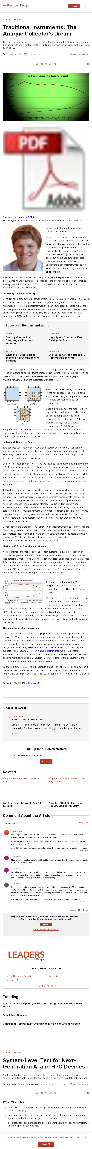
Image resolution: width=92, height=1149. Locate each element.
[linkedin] (41, 64)
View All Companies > (46, 986)
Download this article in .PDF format (21, 217)
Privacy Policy (80, 1137)
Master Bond (10, 980)
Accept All (46, 1144)
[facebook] (37, 64)
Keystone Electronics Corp (16, 976)
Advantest (34, 1084)
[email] (54, 64)
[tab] (11, 823)
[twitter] (46, 64)
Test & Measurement (12, 20)
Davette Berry (9, 1084)
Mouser (51, 976)
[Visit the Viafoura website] (83, 910)
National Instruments (48, 651)
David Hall (8, 54)
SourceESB (34, 683)
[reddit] (50, 64)
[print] (88, 64)
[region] (46, 867)
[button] (4, 6)
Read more (84, 850)
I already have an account (46, 929)
